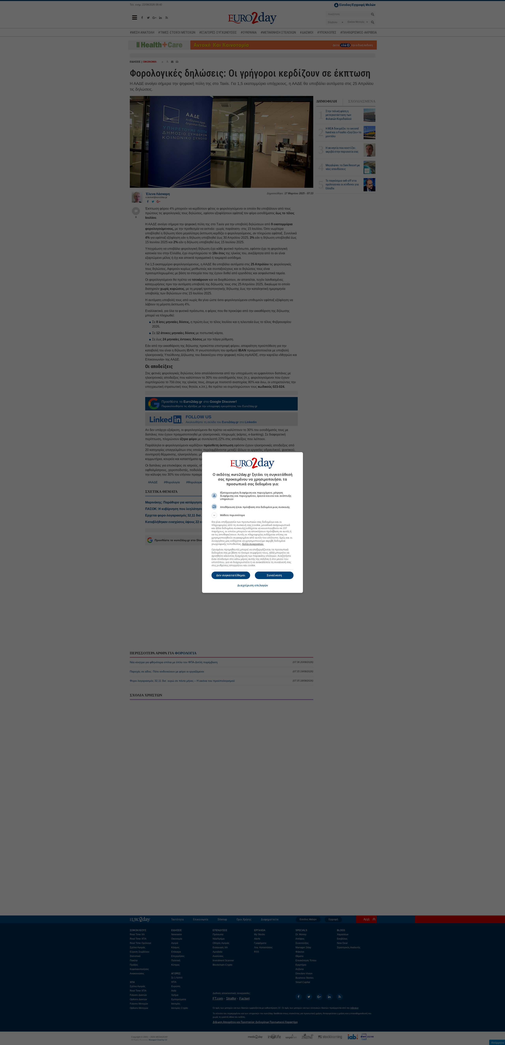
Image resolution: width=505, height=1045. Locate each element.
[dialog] (252, 522)
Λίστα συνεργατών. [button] (253, 544)
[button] (252, 515)
